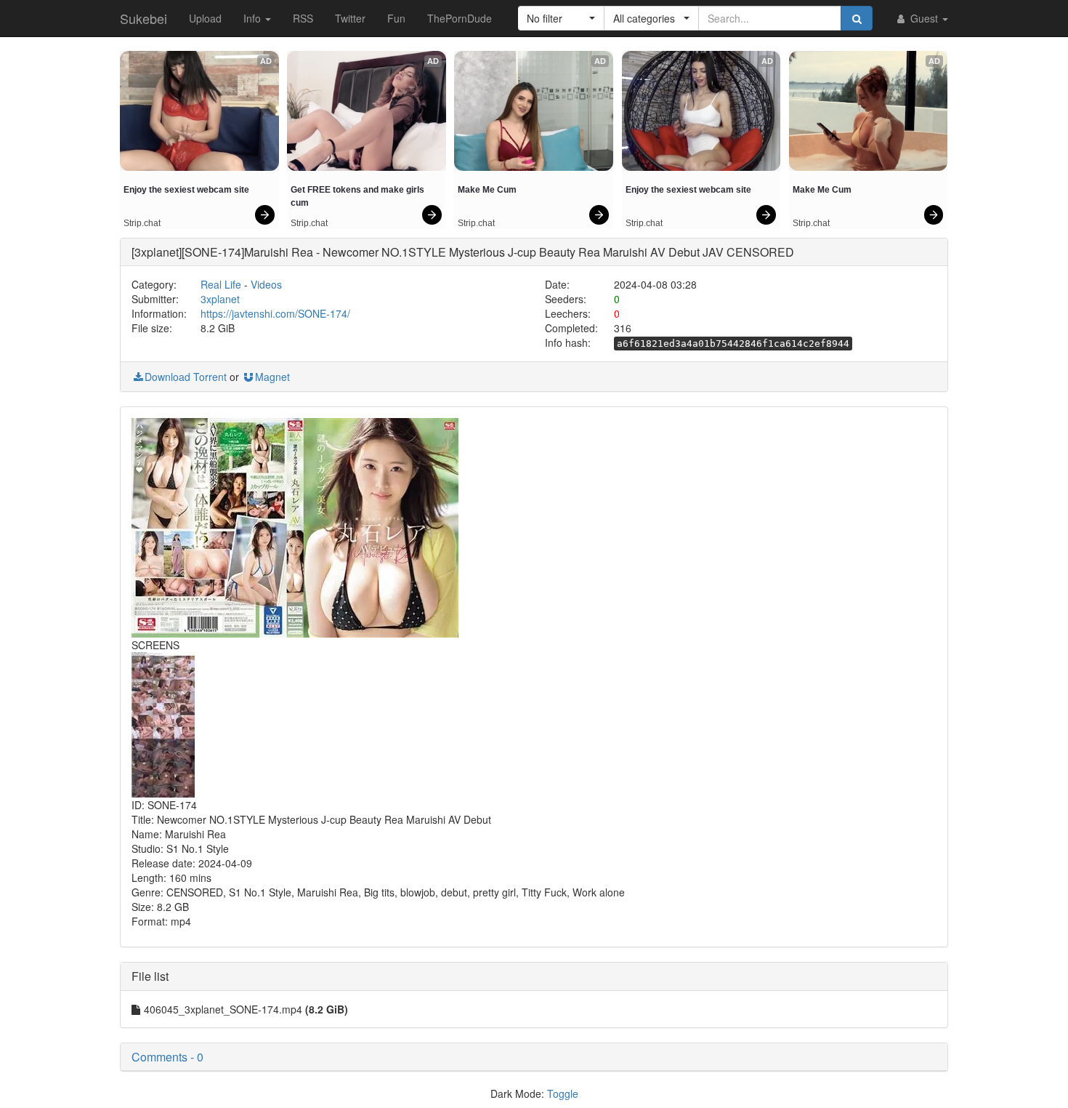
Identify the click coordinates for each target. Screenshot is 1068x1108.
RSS (303, 18)
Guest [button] (924, 18)
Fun (396, 18)
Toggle (562, 1093)
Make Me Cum (487, 190)
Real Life (221, 284)
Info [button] (253, 18)
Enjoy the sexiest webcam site (186, 190)
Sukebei (143, 18)
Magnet (272, 376)
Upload (205, 18)
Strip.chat (142, 223)
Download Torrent (186, 376)
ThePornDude (459, 18)
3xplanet (220, 299)
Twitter (350, 18)
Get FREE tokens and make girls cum (358, 196)
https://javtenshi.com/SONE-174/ (275, 313)
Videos (266, 284)
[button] (561, 18)
